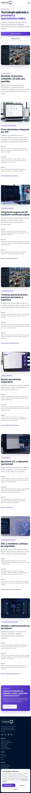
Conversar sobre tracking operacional (10, 343)
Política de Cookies (5, 767)
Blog (2, 757)
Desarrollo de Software (5, 740)
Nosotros (3, 754)
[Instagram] (8, 734)
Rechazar (22, 785)
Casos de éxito (4, 755)
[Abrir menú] (28, 2)
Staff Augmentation (4, 747)
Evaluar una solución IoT (7, 507)
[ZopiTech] (6, 3)
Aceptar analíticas (9, 785)
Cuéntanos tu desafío (15, 33)
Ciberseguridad (4, 745)
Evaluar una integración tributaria (9, 258)
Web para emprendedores (6, 748)
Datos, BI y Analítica (5, 743)
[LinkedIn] (2, 734)
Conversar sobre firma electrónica (9, 175)
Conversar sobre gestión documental (10, 425)
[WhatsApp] (11, 734)
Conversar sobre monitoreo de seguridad (11, 589)
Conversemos (8, 706)
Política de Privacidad (5, 764)
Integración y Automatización (6, 742)
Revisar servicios (15, 38)
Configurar (15, 789)
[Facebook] (5, 734)
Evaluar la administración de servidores (10, 673)
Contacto (3, 759)
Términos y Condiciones (5, 766)
